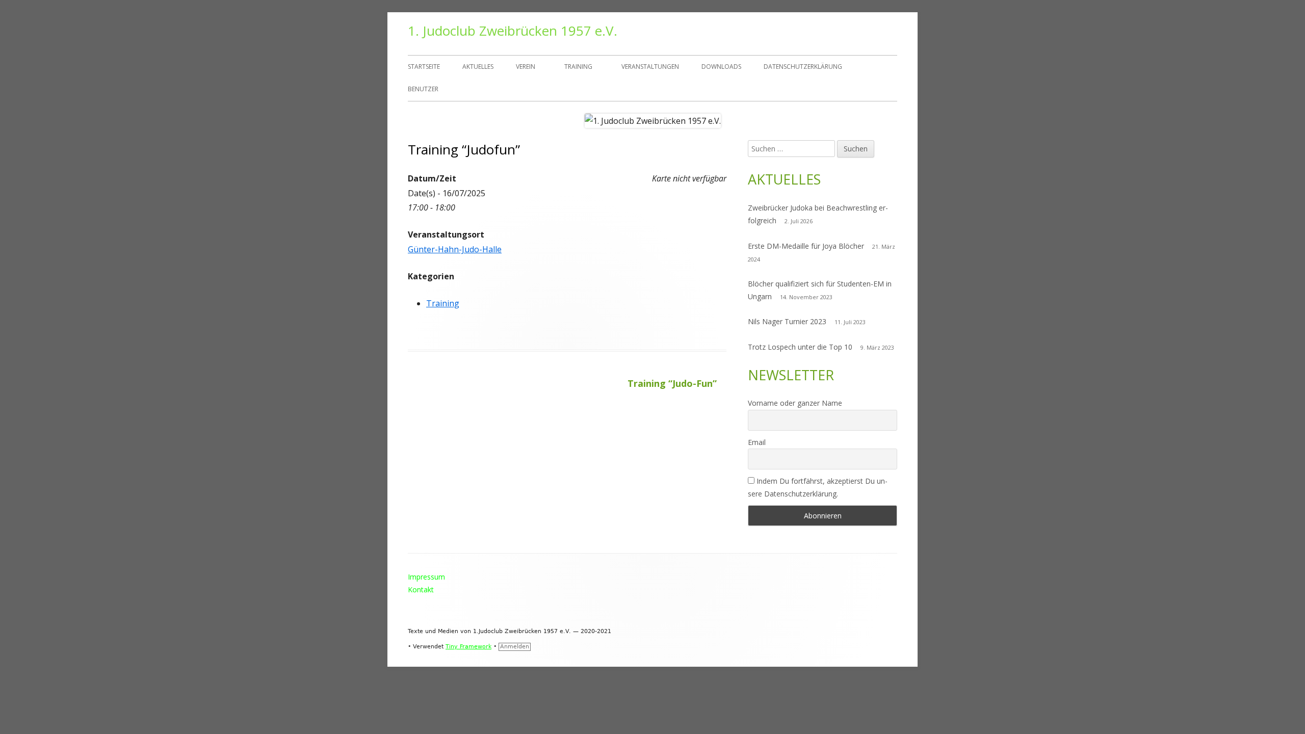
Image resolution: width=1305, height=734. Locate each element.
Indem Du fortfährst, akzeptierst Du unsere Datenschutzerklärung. (818, 487)
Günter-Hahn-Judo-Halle (455, 249)
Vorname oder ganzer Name (795, 403)
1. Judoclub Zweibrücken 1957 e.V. (512, 30)
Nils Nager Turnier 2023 (787, 321)
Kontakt (421, 589)
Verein (525, 66)
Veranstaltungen (650, 66)
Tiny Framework (468, 646)
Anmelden (514, 646)
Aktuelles (477, 66)
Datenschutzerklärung (803, 66)
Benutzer (423, 89)
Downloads (721, 66)
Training (578, 66)
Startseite (424, 66)
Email (757, 442)
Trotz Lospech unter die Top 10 (800, 347)
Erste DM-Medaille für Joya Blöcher (806, 246)
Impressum (426, 577)
